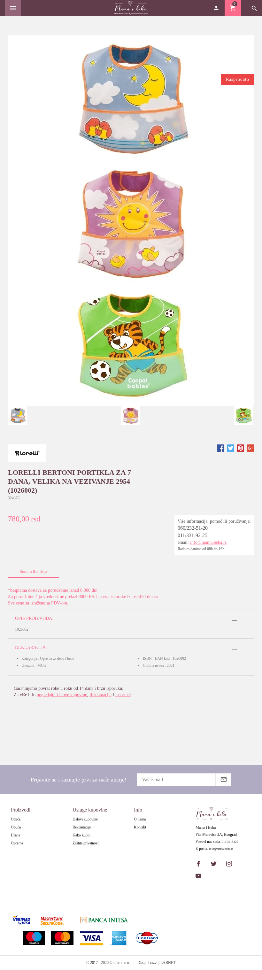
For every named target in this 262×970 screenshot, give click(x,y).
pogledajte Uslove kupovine (62, 694)
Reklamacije (100, 694)
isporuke (123, 694)
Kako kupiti (81, 835)
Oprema (17, 843)
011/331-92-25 (192, 535)
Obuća (16, 827)
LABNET (167, 962)
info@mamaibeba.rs (208, 542)
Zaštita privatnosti (86, 843)
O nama (140, 819)
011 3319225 (230, 842)
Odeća (15, 819)
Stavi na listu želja (33, 571)
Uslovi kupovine (85, 819)
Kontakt (140, 827)
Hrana (15, 835)
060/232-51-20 (193, 528)
